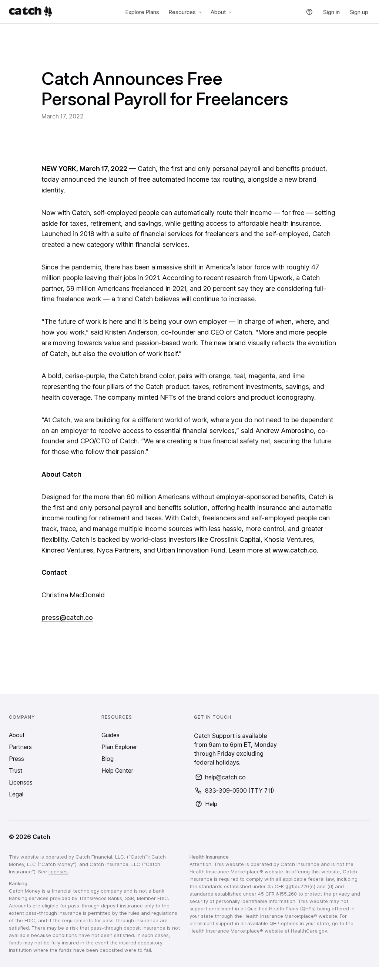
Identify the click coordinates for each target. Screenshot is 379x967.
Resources (182, 12)
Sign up (358, 12)
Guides (110, 735)
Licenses (21, 782)
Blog (107, 758)
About (218, 12)
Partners (20, 747)
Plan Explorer (119, 747)
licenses (58, 871)
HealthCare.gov (309, 931)
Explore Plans (142, 12)
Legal (16, 794)
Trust (16, 770)
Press (16, 758)
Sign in (331, 12)
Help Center (117, 770)
